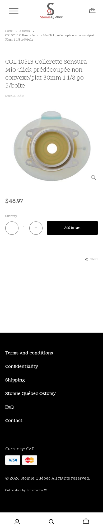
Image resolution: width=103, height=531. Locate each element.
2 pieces (25, 31)
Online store (13, 490)
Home (8, 31)
